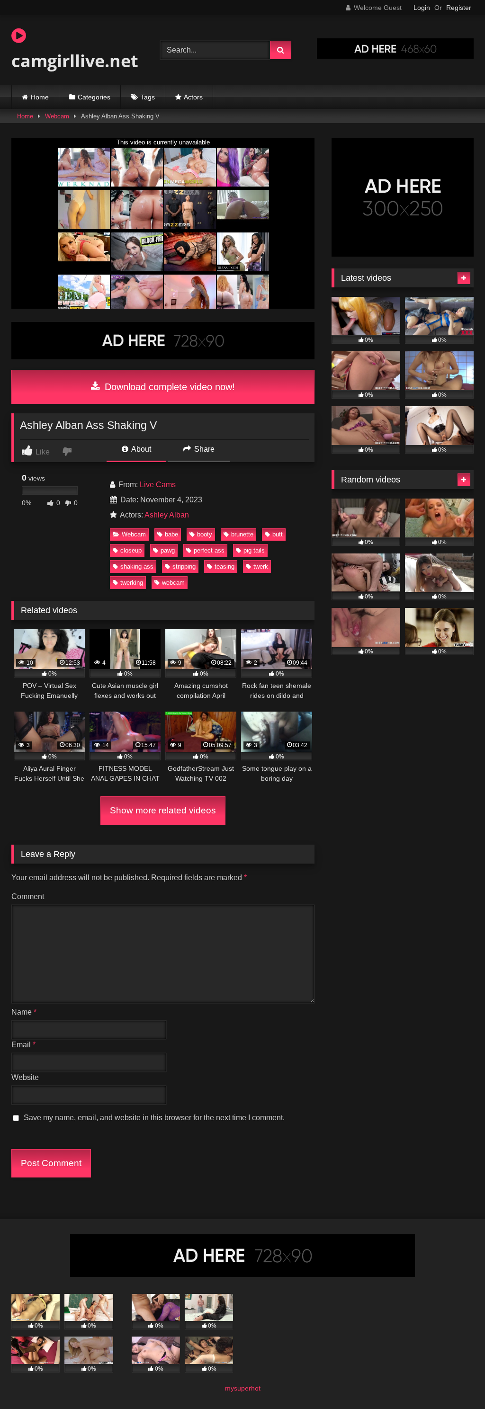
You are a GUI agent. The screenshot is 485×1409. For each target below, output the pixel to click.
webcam (173, 582)
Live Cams (158, 485)
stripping (184, 566)
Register (458, 7)
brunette (242, 534)
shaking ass (136, 566)
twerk (260, 566)
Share (203, 449)
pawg (168, 550)
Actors (193, 97)
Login (421, 7)
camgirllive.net (74, 60)
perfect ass (209, 550)
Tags (148, 97)
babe (171, 534)
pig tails (254, 550)
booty (204, 534)
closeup (131, 550)
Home (40, 97)
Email (23, 1045)
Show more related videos (163, 810)
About (140, 449)
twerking (131, 582)
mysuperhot (242, 1388)
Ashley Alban (166, 515)
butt (277, 534)
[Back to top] (455, 1381)
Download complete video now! (168, 387)
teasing (224, 566)
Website (25, 1077)
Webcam (57, 116)
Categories (94, 97)
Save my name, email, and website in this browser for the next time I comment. (154, 1118)
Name (23, 1012)
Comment (27, 896)
